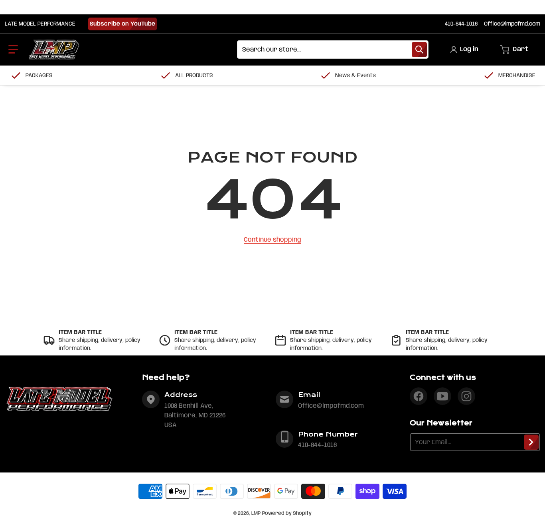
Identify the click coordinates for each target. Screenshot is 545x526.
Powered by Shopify (287, 513)
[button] (13, 50)
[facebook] (418, 396)
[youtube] (442, 396)
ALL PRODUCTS (194, 75)
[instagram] (466, 396)
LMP (256, 513)
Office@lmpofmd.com (512, 24)
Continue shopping (272, 239)
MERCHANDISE (516, 75)
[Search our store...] (419, 49)
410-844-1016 (461, 24)
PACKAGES (39, 75)
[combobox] (332, 49)
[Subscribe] (531, 442)
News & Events (355, 75)
